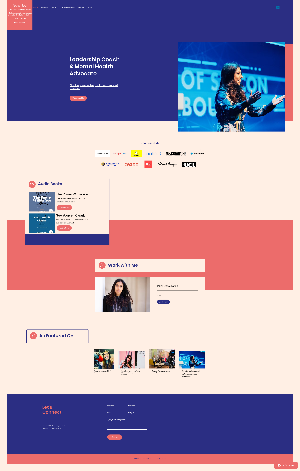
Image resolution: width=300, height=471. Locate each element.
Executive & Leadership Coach (19, 9)
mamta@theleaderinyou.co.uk (54, 426)
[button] (163, 302)
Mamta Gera (20, 5)
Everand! (71, 202)
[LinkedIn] (277, 7)
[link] (177, 286)
